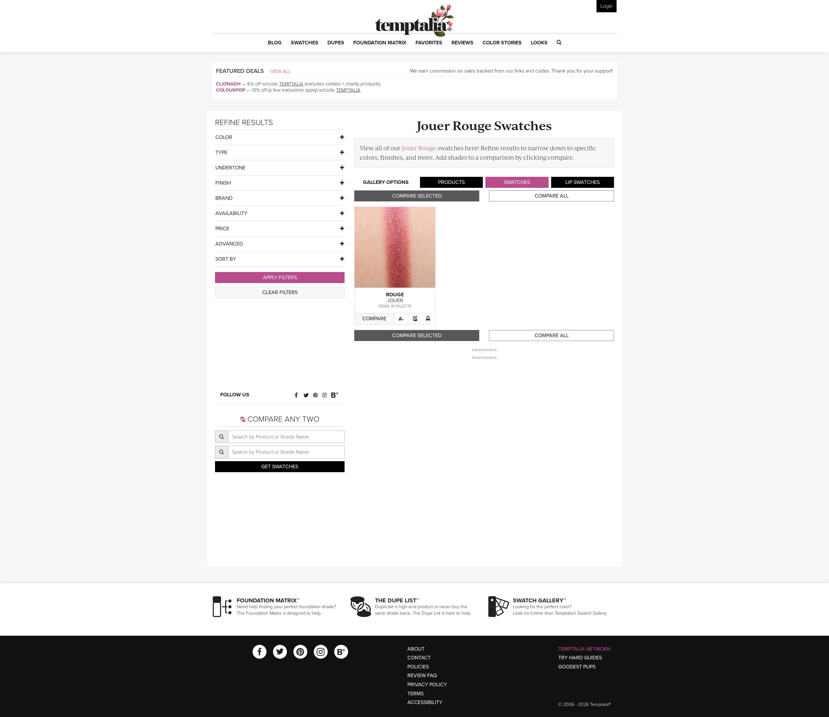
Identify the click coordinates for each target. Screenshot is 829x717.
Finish (223, 183)
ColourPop (230, 90)
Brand (224, 198)
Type (221, 152)
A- (401, 319)
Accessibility (424, 702)
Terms (415, 693)
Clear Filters (280, 292)
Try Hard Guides (580, 657)
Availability (231, 213)
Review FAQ (422, 675)
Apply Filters (280, 277)
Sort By (225, 259)
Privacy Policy (427, 684)
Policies (418, 667)
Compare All (552, 196)
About (416, 649)
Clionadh (228, 84)
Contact (419, 657)
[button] (275, 43)
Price (222, 228)
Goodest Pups (577, 667)
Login (606, 6)
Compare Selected (417, 196)
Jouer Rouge (419, 147)
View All (280, 71)
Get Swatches (279, 466)
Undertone (230, 168)
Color (223, 137)
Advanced (229, 244)
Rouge (395, 294)
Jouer (395, 300)
